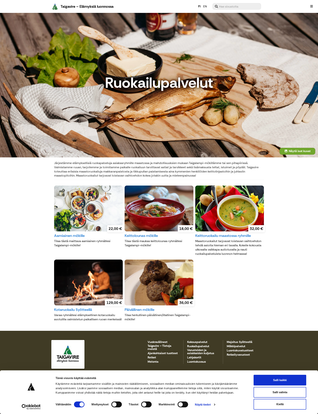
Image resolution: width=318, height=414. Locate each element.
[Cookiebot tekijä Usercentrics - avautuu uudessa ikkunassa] (31, 407)
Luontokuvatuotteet (240, 350)
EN (205, 6)
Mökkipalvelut (236, 346)
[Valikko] (311, 6)
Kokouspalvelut (197, 342)
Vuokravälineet (157, 342)
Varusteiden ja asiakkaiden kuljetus (200, 351)
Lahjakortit (194, 357)
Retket (152, 357)
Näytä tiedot (203, 404)
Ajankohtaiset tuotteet (163, 353)
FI (199, 6)
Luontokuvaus (196, 362)
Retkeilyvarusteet (238, 355)
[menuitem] (236, 6)
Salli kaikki (280, 380)
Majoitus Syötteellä (239, 342)
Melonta (153, 362)
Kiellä (280, 404)
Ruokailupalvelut (198, 346)
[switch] (116, 404)
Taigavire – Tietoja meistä (159, 347)
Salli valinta (280, 392)
